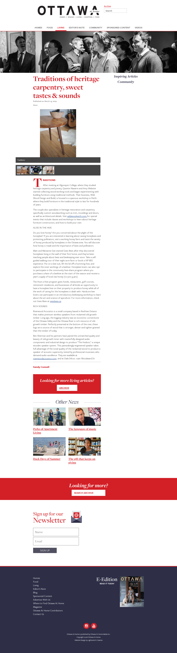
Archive (107, 6)
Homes (36, 578)
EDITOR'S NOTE (77, 27)
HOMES (38, 27)
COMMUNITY (95, 27)
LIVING (60, 27)
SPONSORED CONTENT (118, 27)
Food (35, 581)
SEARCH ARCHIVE (83, 493)
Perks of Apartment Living (45, 430)
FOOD (50, 27)
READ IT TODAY (107, 583)
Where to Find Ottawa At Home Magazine (48, 605)
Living (36, 585)
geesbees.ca (55, 301)
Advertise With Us (41, 599)
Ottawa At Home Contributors (48, 610)
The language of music (82, 429)
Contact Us (38, 614)
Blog (35, 592)
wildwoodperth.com (77, 216)
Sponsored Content (42, 596)
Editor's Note (39, 588)
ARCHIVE (64, 388)
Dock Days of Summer (46, 459)
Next (104, 136)
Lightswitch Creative (95, 640)
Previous (12, 136)
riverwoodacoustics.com (45, 358)
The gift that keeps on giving (81, 460)
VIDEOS (138, 27)
